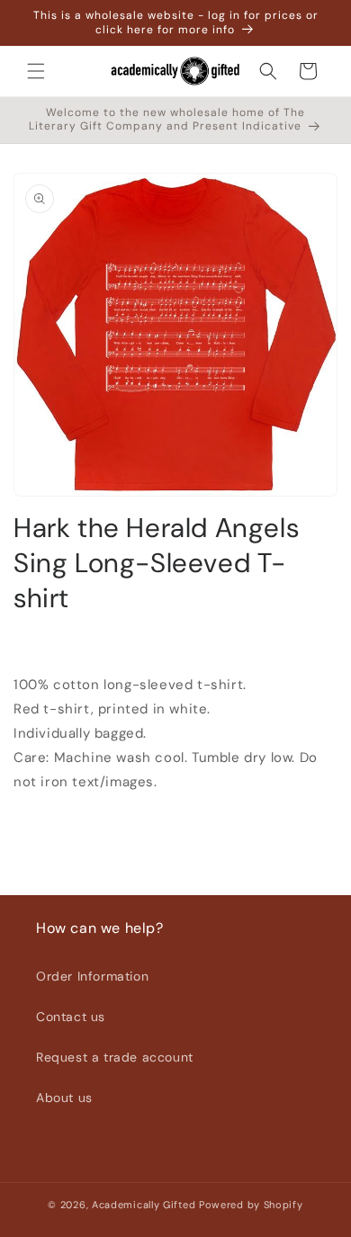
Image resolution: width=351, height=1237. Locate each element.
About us (64, 1097)
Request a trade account (115, 1057)
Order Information (92, 976)
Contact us (70, 1016)
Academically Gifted (143, 1204)
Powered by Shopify (251, 1204)
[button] (36, 71)
